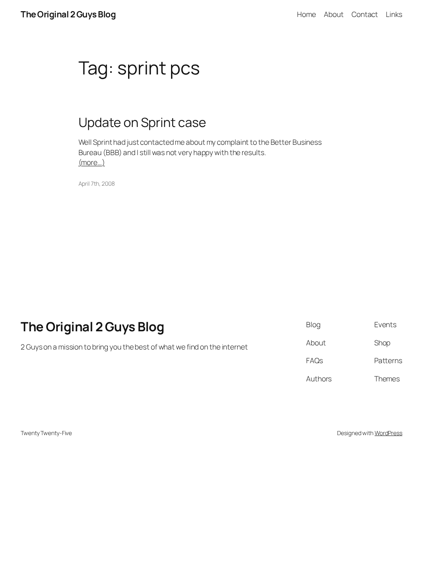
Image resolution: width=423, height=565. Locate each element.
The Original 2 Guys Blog (68, 14)
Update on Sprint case (142, 122)
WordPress (388, 433)
